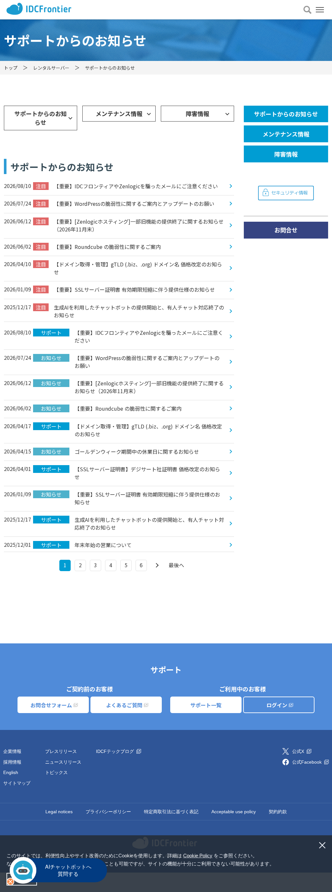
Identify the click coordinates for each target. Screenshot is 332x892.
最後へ (176, 565)
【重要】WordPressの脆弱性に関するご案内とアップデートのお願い (125, 203)
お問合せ (286, 230)
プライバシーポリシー (108, 811)
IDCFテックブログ (115, 751)
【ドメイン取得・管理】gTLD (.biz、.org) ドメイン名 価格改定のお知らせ (129, 268)
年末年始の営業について (86, 545)
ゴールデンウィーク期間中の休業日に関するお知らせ (120, 451)
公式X (298, 751)
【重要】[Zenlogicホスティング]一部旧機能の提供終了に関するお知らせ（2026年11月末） (130, 225)
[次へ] (156, 565)
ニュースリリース (63, 762)
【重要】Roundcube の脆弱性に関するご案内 (98, 247)
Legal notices (59, 811)
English (10, 772)
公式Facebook (307, 762)
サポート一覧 (205, 705)
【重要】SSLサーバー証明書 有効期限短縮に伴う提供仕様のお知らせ (125, 289)
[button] (277, 864)
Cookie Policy (197, 855)
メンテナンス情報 (119, 113)
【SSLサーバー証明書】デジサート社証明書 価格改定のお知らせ (130, 473)
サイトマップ (16, 783)
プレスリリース (61, 751)
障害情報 (197, 113)
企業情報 (12, 751)
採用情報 (12, 762)
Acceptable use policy (233, 811)
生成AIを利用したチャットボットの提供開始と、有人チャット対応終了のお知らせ (130, 311)
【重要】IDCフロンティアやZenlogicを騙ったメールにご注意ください (127, 186)
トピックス (56, 772)
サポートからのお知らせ (40, 117)
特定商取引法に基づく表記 (171, 811)
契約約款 (278, 811)
